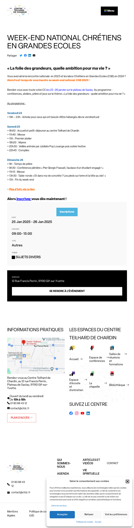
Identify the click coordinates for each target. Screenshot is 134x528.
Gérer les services (59, 506)
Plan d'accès (20, 418)
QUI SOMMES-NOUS (64, 464)
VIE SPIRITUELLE (91, 472)
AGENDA (63, 473)
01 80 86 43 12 (18, 484)
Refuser (88, 514)
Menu (110, 11)
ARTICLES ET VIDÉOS (91, 462)
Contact (112, 463)
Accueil (98, 522)
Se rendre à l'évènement (67, 291)
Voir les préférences (116, 514)
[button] (127, 481)
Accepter (62, 514)
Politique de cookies (84, 522)
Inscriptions (67, 212)
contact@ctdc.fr (19, 408)
